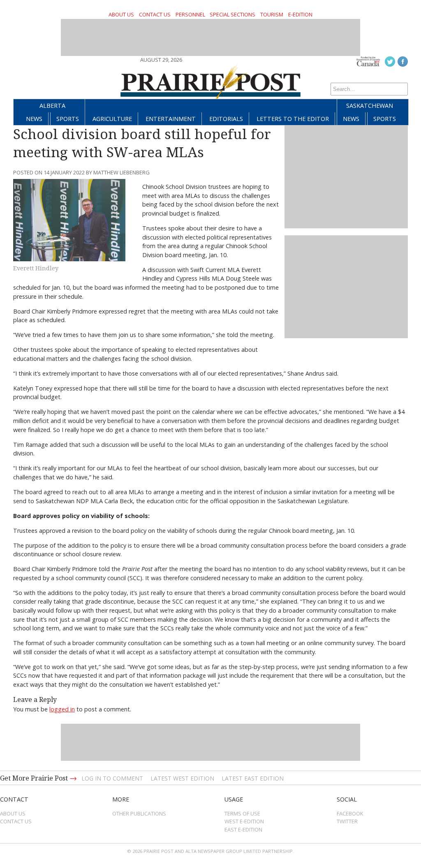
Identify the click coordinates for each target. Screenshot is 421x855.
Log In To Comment (112, 778)
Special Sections (232, 14)
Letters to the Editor (293, 119)
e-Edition (300, 14)
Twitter (347, 821)
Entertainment (171, 119)
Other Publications (139, 813)
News (34, 119)
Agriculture (112, 119)
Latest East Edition (253, 778)
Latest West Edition (182, 778)
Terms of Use (242, 813)
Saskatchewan (369, 105)
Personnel (190, 14)
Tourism (271, 14)
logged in (62, 709)
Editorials (226, 119)
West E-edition (244, 821)
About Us (121, 14)
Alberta (52, 105)
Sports (67, 119)
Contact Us (155, 14)
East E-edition (243, 829)
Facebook (350, 813)
